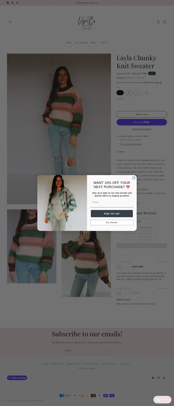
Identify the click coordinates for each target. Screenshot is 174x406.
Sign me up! (112, 213)
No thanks (112, 222)
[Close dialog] (133, 177)
